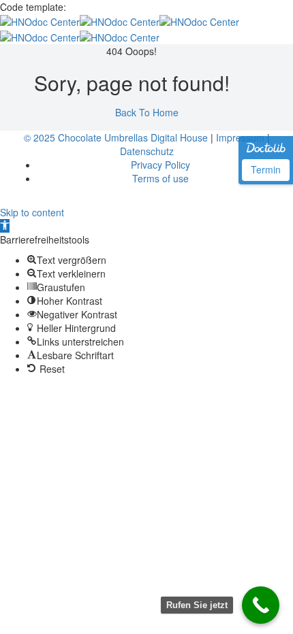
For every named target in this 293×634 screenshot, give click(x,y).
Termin (266, 169)
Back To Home (147, 112)
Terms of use (160, 178)
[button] (5, 226)
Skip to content (32, 212)
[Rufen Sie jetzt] (260, 605)
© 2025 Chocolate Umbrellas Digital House (116, 137)
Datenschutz (147, 151)
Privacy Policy (160, 164)
